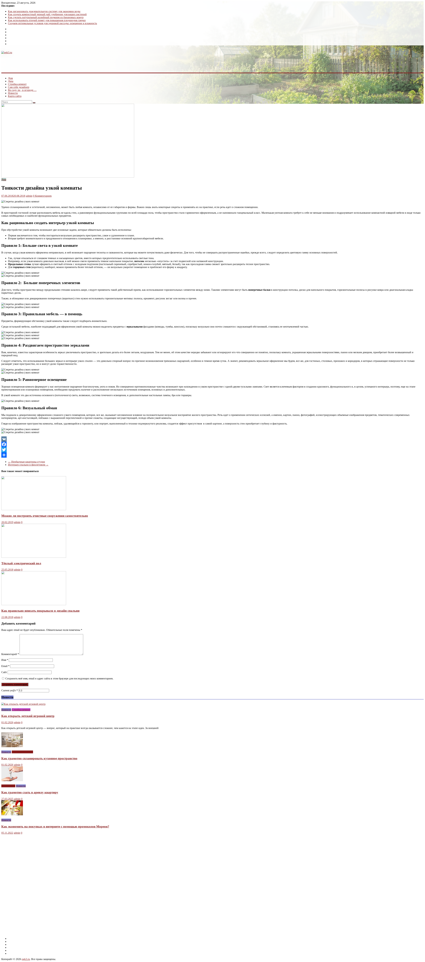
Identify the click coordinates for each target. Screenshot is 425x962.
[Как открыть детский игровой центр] (23, 704)
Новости (13, 93)
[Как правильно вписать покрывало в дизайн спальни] (33, 604)
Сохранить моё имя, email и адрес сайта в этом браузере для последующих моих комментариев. (59, 678)
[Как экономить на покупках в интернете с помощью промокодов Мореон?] (12, 814)
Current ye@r (9, 690)
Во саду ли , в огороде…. (22, 90)
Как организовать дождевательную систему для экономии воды (44, 11)
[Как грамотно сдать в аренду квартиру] (12, 780)
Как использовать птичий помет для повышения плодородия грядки (47, 20)
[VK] (212, 439)
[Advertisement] (61, 61)
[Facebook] (212, 444)
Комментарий (10, 654)
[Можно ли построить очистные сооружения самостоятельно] (33, 509)
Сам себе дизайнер (18, 87)
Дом (10, 78)
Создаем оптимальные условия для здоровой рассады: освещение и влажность (52, 23)
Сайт (4, 672)
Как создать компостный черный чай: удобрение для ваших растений (47, 14)
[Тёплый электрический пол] (33, 556)
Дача (10, 81)
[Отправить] (212, 455)
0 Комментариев (42, 195)
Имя (4, 660)
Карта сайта (14, 96)
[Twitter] (212, 449)
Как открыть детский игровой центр (27, 716)
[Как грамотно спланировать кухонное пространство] (12, 746)
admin (29, 195)
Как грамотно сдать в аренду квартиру (29, 792)
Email (5, 666)
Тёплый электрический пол (21, 563)
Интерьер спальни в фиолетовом (28, 464)
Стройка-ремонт (17, 84)
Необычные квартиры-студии (26, 461)
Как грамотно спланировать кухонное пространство (39, 758)
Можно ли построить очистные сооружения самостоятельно (44, 515)
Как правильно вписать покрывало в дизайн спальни (40, 610)
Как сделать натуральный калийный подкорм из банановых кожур (46, 17)
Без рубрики (8, 785)
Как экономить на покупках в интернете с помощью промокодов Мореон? (55, 826)
